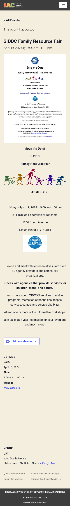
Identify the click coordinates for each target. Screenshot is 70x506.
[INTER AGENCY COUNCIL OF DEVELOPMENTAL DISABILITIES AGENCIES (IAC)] (13, 5)
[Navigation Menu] (63, 5)
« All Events (12, 20)
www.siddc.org (12, 388)
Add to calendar (22, 341)
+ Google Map (48, 463)
